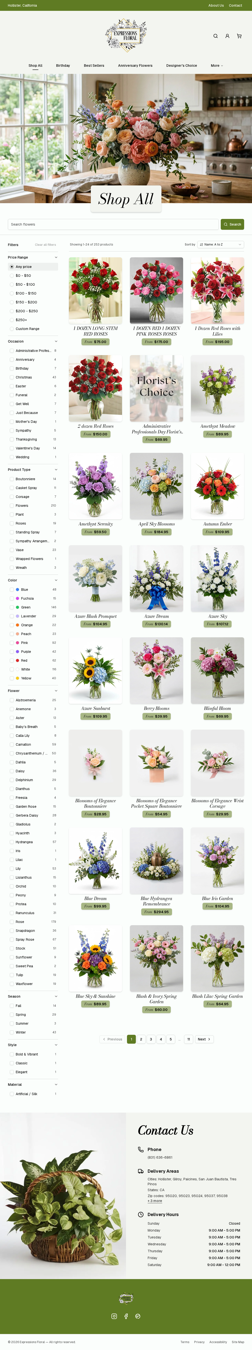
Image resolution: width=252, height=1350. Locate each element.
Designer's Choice (181, 65)
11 (188, 1039)
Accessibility (218, 1342)
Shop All (35, 65)
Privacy (199, 1342)
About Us (216, 5)
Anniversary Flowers (135, 65)
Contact (235, 5)
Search (235, 224)
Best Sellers (94, 65)
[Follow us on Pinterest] (138, 1316)
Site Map (238, 1342)
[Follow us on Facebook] (126, 1316)
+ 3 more (155, 1201)
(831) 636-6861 (160, 1157)
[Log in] (227, 36)
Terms (184, 1342)
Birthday (63, 65)
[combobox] (220, 244)
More (215, 65)
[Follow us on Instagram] (114, 1316)
